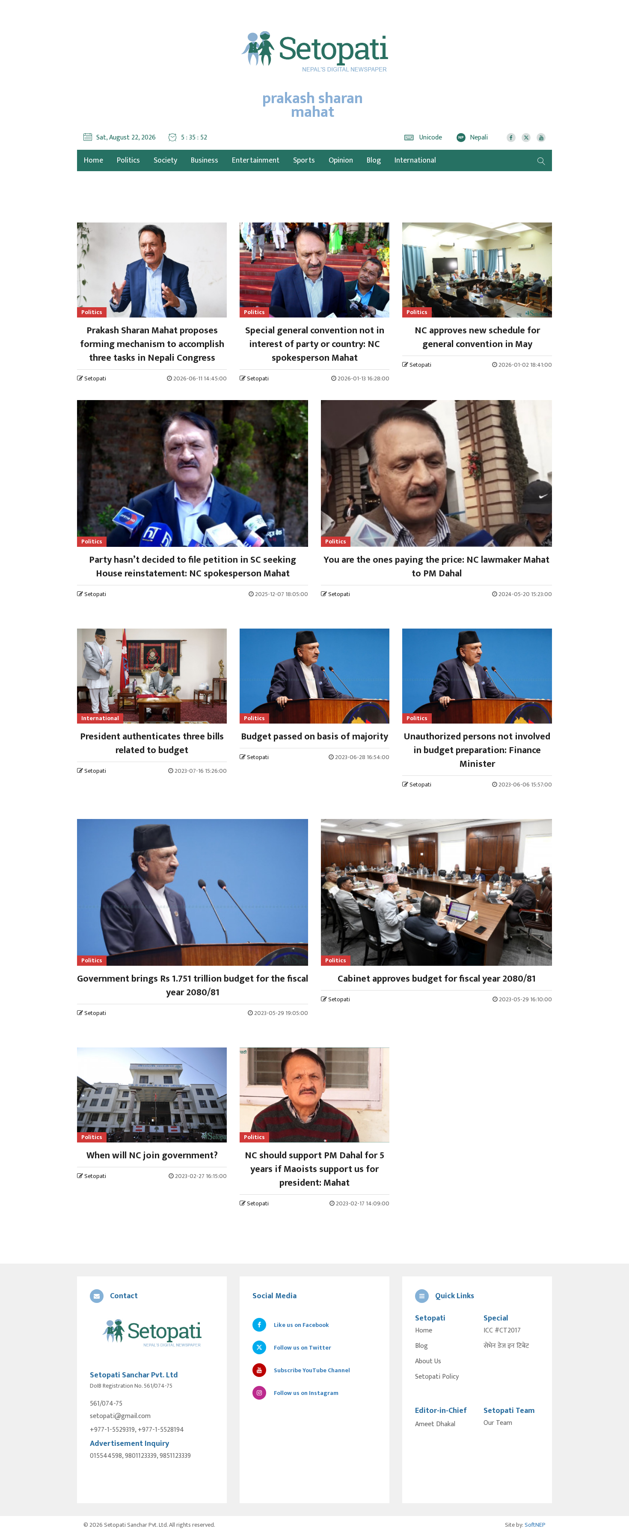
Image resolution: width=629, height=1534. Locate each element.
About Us (428, 1361)
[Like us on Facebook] (511, 137)
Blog (374, 160)
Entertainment (255, 160)
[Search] (541, 160)
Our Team (498, 1423)
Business (204, 160)
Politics (128, 160)
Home (423, 1330)
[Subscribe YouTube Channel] (541, 137)
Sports (304, 160)
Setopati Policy (437, 1377)
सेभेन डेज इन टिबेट (506, 1346)
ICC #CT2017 (502, 1330)
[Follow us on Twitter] (526, 137)
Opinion (341, 160)
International (415, 160)
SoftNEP (535, 1525)
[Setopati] (152, 1333)
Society (165, 160)
